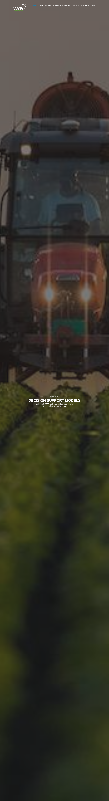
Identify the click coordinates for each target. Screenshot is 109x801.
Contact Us (85, 5)
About (41, 5)
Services (48, 5)
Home (34, 5)
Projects (76, 5)
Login (93, 5)
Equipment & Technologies (62, 5)
